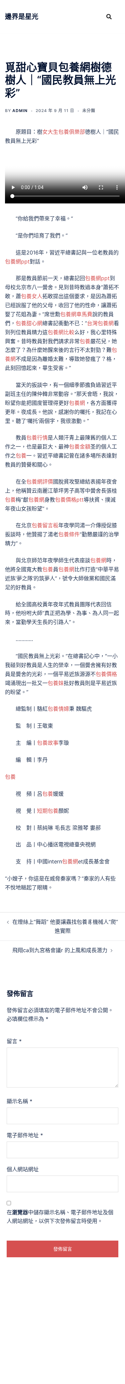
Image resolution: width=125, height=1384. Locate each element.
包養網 (77, 403)
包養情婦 (58, 708)
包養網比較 (61, 332)
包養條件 (69, 534)
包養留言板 (45, 525)
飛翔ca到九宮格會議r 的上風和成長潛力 (59, 950)
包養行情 (37, 437)
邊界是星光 (21, 17)
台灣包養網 (100, 323)
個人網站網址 (23, 1169)
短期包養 (47, 810)
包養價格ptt (69, 499)
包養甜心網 (29, 323)
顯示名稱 (19, 1101)
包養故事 (47, 742)
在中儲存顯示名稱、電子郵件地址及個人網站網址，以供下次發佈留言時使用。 (60, 1217)
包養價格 (106, 674)
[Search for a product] (109, 16)
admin (20, 110)
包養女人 (31, 296)
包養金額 (79, 446)
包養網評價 (39, 481)
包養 (85, 341)
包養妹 (56, 683)
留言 (14, 1041)
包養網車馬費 (76, 314)
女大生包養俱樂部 (63, 131)
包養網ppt (17, 261)
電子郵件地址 (25, 1135)
